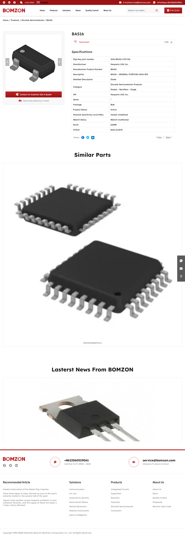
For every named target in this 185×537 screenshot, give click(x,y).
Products (54, 10)
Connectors (116, 510)
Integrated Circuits (120, 489)
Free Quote (174, 10)
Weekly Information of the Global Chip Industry (26, 489)
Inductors (115, 502)
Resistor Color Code (162, 506)
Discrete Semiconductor (33, 20)
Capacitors (116, 493)
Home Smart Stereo (78, 502)
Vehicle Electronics (78, 506)
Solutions (66, 10)
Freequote (157, 502)
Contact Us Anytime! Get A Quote (35, 94)
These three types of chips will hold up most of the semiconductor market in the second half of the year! (30, 494)
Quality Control (92, 10)
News (78, 10)
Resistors (115, 498)
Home (42, 10)
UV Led (72, 493)
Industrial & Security (79, 498)
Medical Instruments (79, 510)
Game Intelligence (78, 515)
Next (168, 137)
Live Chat (29, 2)
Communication (76, 489)
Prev (159, 137)
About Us (107, 10)
